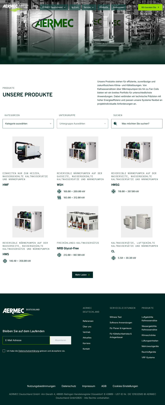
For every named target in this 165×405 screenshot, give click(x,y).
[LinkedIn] (86, 378)
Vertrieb (75, 7)
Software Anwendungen (121, 322)
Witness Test (116, 317)
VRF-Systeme (148, 357)
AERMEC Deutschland (52, 7)
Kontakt (86, 348)
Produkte (103, 7)
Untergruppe (67, 115)
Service (87, 7)
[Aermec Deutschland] (21, 312)
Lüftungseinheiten (150, 340)
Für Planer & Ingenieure (120, 328)
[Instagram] (79, 378)
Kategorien (12, 115)
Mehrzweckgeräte (150, 346)
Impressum (88, 386)
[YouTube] (93, 378)
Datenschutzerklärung (28, 351)
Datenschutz (69, 386)
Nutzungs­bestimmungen (41, 386)
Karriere (86, 343)
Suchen (117, 115)
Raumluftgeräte (149, 352)
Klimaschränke (149, 335)
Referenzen (118, 7)
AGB (103, 386)
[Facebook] (72, 378)
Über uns (87, 326)
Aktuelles (87, 337)
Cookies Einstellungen (125, 386)
